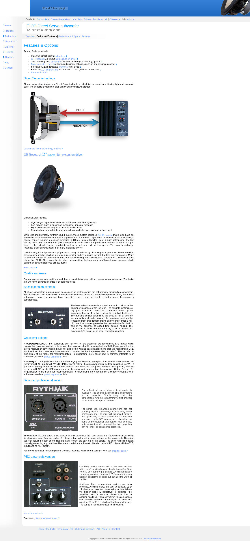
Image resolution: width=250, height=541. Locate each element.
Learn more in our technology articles (42, 148)
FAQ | (99, 529)
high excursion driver (65, 59)
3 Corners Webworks (152, 539)
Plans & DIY (11, 41)
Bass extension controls (43, 64)
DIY (71, 529)
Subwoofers (43, 19)
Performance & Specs (69, 36)
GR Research (38, 59)
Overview (30, 36)
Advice (130, 19)
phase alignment (52, 356)
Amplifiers (77, 19)
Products (9, 31)
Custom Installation (60, 19)
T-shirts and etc (100, 19)
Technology (10, 36)
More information (32, 513)
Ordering (9, 46)
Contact (8, 68)
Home (8, 25)
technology (59, 56)
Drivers (87, 19)
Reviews (9, 52)
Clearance (114, 19)
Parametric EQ (38, 72)
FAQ (7, 62)
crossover (63, 67)
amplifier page (119, 451)
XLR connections (49, 69)
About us (9, 57)
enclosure (56, 61)
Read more (30, 267)
